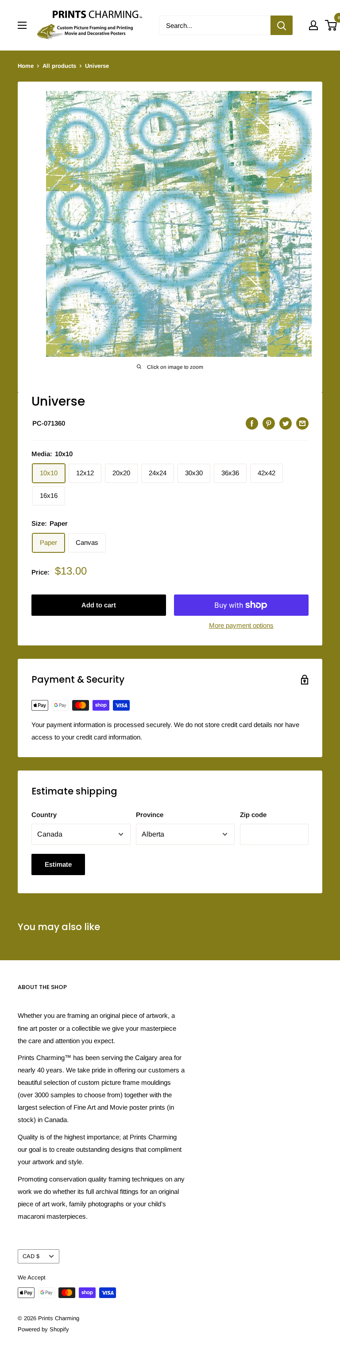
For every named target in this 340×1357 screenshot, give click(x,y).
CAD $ (31, 1256)
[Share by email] (302, 423)
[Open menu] (22, 25)
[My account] (313, 25)
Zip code (253, 814)
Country (44, 814)
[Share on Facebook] (252, 423)
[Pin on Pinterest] (269, 423)
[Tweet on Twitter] (285, 423)
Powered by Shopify (43, 1329)
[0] (331, 25)
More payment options (241, 625)
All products (59, 66)
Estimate (58, 864)
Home (26, 66)
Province (149, 814)
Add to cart (98, 605)
